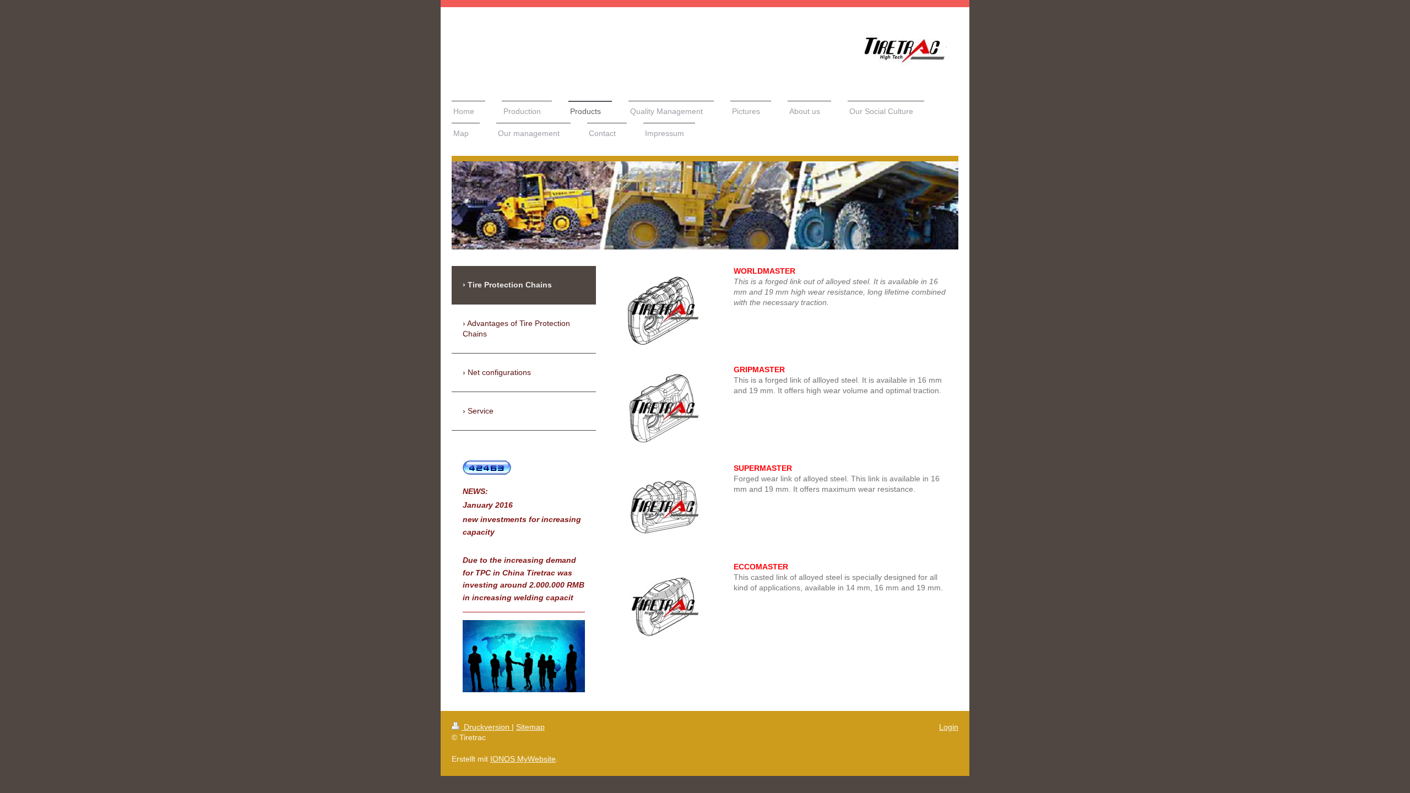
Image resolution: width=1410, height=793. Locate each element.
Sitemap (530, 727)
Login (948, 727)
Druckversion (487, 727)
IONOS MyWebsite (523, 758)
